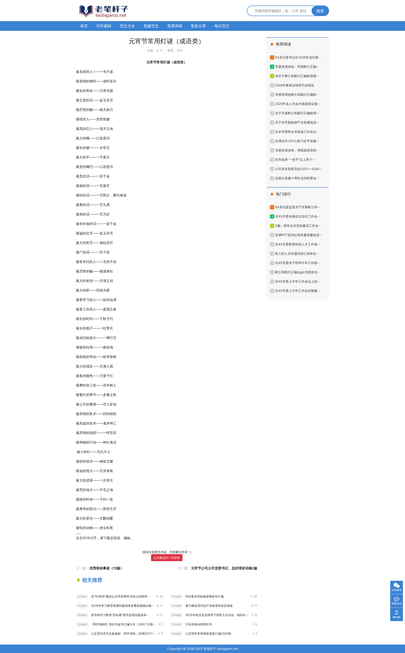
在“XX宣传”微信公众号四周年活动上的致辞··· (120, 596)
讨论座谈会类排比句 (198, 624)
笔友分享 (198, 26)
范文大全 (127, 26)
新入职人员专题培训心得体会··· (297, 254)
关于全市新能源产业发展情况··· (297, 122)
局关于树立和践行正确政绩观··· (297, 76)
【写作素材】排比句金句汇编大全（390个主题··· (123, 624)
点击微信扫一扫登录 (166, 557)
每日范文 (222, 26)
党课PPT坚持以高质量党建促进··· (298, 235)
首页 (84, 26)
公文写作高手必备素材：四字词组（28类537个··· (123, 633)
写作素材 (103, 26)
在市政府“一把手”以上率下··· (295, 160)
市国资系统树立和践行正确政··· (297, 95)
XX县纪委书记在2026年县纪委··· (298, 57)
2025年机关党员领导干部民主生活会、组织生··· (216, 615)
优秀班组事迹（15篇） (106, 568)
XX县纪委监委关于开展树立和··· (297, 207)
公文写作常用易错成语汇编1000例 (208, 633)
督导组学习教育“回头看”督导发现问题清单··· (120, 615)
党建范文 (151, 26)
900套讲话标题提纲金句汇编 (204, 596)
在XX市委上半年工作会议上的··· (297, 281)
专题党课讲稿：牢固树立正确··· (297, 67)
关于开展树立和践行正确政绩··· (297, 113)
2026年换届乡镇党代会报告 (294, 85)
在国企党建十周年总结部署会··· (297, 178)
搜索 (320, 11)
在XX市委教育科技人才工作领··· (297, 244)
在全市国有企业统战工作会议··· (297, 132)
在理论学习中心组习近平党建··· (297, 141)
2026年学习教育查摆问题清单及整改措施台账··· (122, 605)
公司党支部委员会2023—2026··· (298, 169)
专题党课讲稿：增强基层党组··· (297, 150)
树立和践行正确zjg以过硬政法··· (297, 272)
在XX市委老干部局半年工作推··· (297, 263)
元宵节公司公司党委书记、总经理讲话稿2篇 (224, 568)
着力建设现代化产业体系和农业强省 (209, 605)
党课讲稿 (174, 26)
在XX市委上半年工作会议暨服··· (297, 291)
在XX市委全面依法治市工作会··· (297, 216)
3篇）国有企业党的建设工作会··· (298, 226)
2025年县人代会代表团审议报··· (297, 104)
